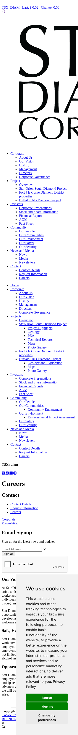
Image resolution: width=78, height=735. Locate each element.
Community (18, 227)
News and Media (22, 250)
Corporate (17, 153)
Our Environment (31, 239)
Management (28, 169)
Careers (24, 278)
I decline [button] (47, 706)
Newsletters (27, 262)
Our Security (28, 247)
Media (23, 258)
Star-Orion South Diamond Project (43, 188)
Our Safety (26, 243)
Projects (15, 181)
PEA (31, 336)
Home (14, 285)
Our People (27, 231)
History (24, 165)
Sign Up (8, 553)
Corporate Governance (34, 177)
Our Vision (26, 161)
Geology (34, 332)
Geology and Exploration (45, 363)
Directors (25, 173)
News (23, 254)
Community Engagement (45, 409)
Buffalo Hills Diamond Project (40, 200)
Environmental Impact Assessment (51, 417)
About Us (25, 157)
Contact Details (29, 270)
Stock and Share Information (38, 212)
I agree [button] (47, 697)
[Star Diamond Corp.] (39, 82)
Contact (15, 266)
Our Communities (31, 235)
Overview (26, 184)
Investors (16, 204)
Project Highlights (40, 328)
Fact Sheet (26, 223)
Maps (31, 343)
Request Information (33, 274)
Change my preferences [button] (47, 717)
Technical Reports (40, 339)
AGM (23, 219)
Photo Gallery (37, 347)
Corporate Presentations (35, 208)
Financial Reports (31, 216)
